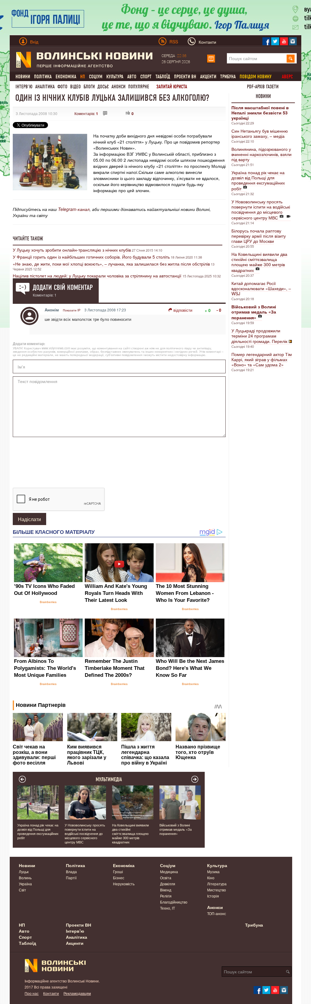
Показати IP (71, 310)
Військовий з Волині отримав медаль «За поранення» (175, 829)
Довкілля (167, 883)
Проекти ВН (185, 76)
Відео (75, 86)
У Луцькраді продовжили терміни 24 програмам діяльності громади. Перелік (259, 335)
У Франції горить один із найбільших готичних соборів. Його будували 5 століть (91, 257)
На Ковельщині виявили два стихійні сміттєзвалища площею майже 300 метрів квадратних (259, 262)
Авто (131, 76)
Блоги (89, 86)
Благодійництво (173, 901)
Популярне (138, 86)
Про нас (32, 993)
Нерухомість (124, 883)
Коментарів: (86, 113)
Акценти (208, 76)
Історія (213, 895)
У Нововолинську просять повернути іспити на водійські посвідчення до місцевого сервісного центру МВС (260, 209)
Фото (62, 86)
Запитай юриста (171, 86)
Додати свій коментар (63, 287)
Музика (213, 871)
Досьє (103, 86)
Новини (22, 76)
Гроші (118, 871)
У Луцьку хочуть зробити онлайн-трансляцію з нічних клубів (72, 250)
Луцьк (24, 871)
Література (217, 883)
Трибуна (228, 76)
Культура (114, 76)
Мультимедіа (109, 779)
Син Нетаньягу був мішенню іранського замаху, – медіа (259, 133)
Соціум (95, 76)
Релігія (166, 895)
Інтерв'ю (23, 86)
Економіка (66, 76)
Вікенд (165, 889)
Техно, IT (167, 908)
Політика (43, 76)
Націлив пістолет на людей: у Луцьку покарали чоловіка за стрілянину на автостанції (98, 276)
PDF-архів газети (263, 86)
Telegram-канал (74, 209)
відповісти (182, 310)
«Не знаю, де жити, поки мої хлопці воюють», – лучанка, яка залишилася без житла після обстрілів (111, 264)
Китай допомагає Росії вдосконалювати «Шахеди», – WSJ (261, 288)
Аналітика (45, 86)
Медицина (169, 871)
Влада (71, 871)
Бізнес (118, 877)
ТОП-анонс (216, 913)
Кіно (210, 877)
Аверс (287, 76)
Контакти (51, 993)
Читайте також (28, 238)
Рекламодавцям (77, 993)
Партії (71, 877)
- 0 (219, 310)
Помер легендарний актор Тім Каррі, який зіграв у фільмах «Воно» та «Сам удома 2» (261, 359)
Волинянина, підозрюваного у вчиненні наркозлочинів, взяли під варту (261, 154)
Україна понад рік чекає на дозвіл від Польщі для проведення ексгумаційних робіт (258, 180)
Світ (22, 889)
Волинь (25, 877)
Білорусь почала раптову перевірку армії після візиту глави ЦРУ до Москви (258, 236)
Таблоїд (163, 76)
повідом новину (256, 76)
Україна (25, 883)
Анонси (118, 86)
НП (22, 925)
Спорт (146, 76)
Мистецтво (216, 889)
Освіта (165, 877)
